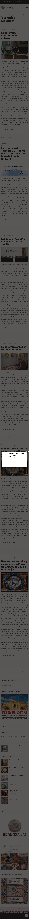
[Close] (27, 451)
